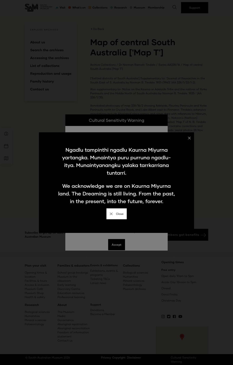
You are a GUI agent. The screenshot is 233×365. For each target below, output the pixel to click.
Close (119, 213)
